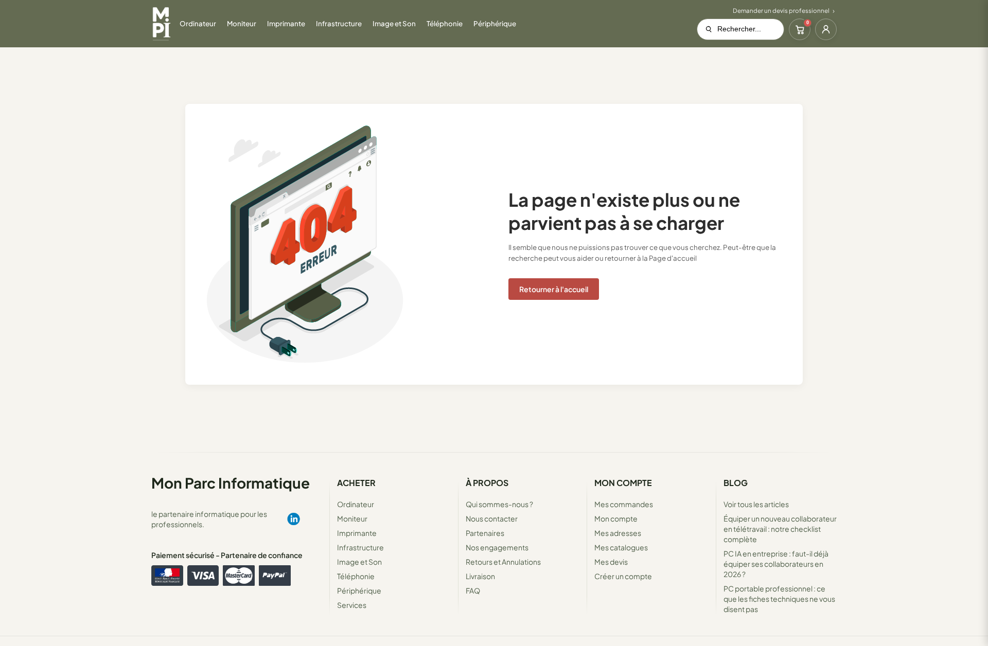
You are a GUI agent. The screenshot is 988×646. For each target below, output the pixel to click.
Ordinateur (355, 504)
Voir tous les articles (756, 504)
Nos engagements (497, 547)
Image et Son (359, 561)
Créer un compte (623, 576)
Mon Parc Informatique (230, 483)
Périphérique (359, 590)
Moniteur (352, 518)
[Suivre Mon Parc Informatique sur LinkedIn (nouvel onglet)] (293, 519)
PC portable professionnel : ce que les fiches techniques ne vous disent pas (779, 599)
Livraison (480, 576)
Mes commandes (623, 504)
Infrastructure (360, 547)
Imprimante (357, 532)
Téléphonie (356, 576)
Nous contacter (492, 518)
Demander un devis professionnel (781, 10)
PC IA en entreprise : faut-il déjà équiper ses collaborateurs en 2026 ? (776, 564)
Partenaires (485, 532)
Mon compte (616, 518)
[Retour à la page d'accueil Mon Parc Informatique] (161, 24)
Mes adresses (617, 532)
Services (351, 604)
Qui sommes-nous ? (499, 504)
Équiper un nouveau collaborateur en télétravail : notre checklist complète (780, 529)
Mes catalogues (621, 547)
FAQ (473, 590)
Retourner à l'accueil (553, 289)
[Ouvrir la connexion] (826, 29)
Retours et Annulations (503, 561)
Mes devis (611, 561)
